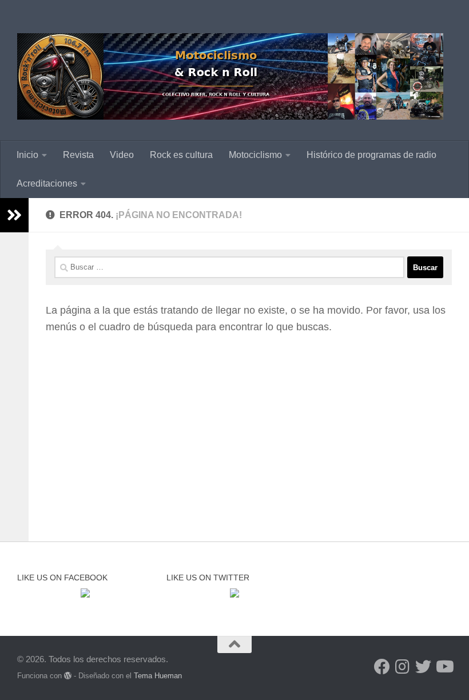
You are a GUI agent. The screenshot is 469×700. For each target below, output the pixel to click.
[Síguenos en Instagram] (403, 667)
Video (122, 155)
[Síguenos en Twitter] (423, 667)
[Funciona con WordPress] (67, 675)
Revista (78, 155)
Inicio (27, 155)
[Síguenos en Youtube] (444, 667)
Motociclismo (255, 155)
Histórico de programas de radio (371, 155)
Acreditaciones (47, 183)
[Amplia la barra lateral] (14, 215)
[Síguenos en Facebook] (382, 667)
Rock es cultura (181, 155)
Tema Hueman (158, 675)
